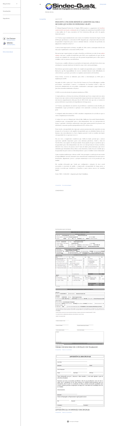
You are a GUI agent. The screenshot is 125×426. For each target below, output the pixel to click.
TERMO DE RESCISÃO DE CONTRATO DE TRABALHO (76, 347)
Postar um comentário (67, 349)
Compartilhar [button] (42, 19)
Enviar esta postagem (66, 185)
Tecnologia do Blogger (74, 421)
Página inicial (49, 12)
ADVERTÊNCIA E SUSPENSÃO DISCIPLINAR (72, 410)
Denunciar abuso (8, 52)
